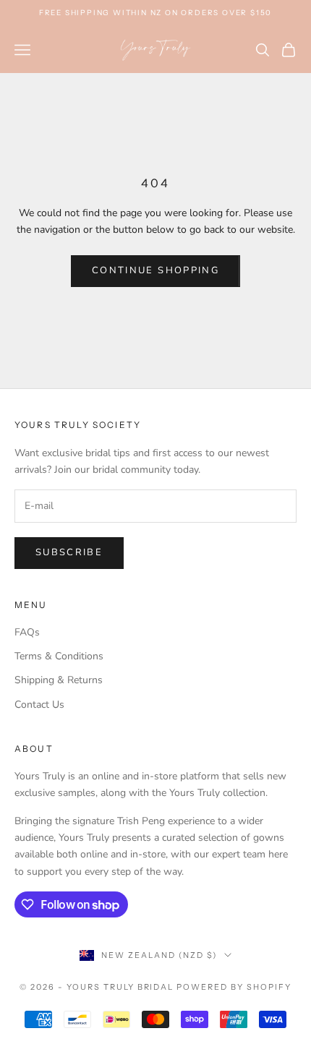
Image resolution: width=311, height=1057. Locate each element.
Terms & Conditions (58, 656)
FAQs (27, 632)
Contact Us (39, 704)
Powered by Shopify (233, 987)
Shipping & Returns (58, 680)
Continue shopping (155, 270)
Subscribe (69, 552)
